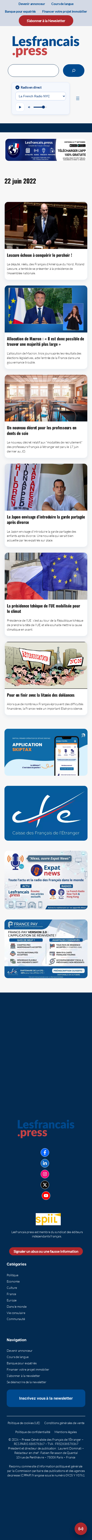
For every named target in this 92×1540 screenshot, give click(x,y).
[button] (81, 1528)
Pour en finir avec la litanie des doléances (41, 695)
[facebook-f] (45, 1152)
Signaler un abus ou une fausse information (46, 1251)
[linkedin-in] (45, 1163)
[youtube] (46, 1195)
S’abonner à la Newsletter (46, 20)
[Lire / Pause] (19, 107)
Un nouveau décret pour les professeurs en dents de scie (41, 430)
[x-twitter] (45, 1185)
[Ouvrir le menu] (77, 98)
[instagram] (45, 1174)
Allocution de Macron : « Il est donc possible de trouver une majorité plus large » (45, 341)
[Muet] (29, 107)
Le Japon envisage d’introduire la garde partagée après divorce (46, 519)
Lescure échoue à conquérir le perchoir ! (39, 255)
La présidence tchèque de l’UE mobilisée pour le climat (43, 608)
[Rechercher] (73, 70)
